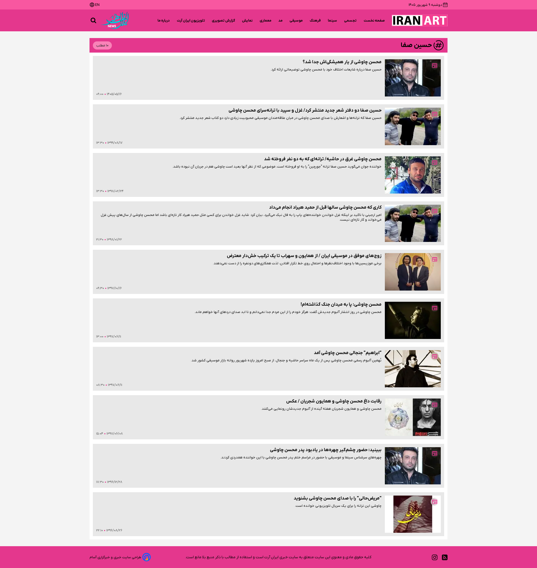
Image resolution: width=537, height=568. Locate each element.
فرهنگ (315, 20)
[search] (93, 20)
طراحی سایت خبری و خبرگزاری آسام (115, 557)
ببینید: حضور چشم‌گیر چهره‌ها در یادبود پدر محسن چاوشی (325, 450)
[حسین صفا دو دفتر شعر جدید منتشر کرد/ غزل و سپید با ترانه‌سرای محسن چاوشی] (413, 126)
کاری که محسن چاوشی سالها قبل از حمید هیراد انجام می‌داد (325, 207)
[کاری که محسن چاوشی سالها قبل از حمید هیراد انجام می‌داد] (413, 223)
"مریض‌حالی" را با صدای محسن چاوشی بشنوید (337, 498)
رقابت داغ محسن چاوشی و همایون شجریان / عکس (333, 401)
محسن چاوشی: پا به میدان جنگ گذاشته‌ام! (341, 304)
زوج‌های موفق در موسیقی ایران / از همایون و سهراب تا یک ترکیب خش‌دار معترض (304, 256)
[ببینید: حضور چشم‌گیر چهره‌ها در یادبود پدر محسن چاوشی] (413, 465)
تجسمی (350, 20)
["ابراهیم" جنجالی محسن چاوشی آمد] (413, 368)
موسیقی (296, 20)
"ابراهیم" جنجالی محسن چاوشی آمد (347, 353)
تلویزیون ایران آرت (191, 20)
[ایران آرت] (419, 20)
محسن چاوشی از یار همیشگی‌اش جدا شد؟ (342, 62)
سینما (332, 20)
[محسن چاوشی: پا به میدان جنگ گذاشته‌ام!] (413, 320)
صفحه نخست (374, 20)
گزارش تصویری (223, 20)
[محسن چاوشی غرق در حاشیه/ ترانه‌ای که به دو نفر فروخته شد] (413, 175)
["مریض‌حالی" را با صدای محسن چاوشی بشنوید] (413, 514)
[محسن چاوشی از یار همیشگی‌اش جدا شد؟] (413, 77)
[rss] (444, 557)
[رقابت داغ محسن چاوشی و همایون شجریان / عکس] (413, 417)
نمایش (247, 20)
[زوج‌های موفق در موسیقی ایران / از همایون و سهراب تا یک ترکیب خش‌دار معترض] (413, 271)
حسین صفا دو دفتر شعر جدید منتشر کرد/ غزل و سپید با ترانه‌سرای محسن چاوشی (305, 110)
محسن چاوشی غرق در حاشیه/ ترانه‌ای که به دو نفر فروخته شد (322, 159)
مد (280, 20)
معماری (266, 20)
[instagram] (434, 557)
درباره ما (163, 20)
